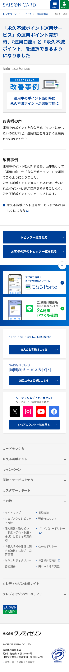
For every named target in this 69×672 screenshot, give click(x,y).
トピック (26, 14)
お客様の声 (42, 14)
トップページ (9, 14)
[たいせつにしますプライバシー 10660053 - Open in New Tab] (58, 662)
